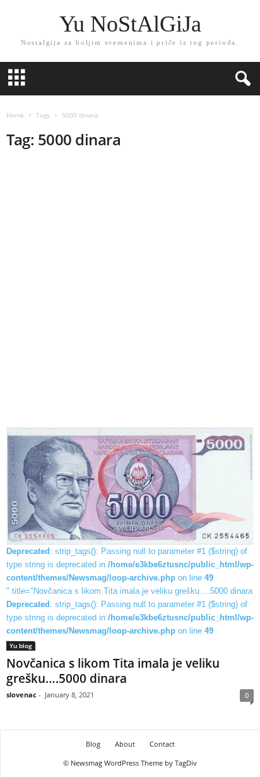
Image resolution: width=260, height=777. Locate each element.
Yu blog (20, 645)
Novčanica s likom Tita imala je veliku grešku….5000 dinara (113, 671)
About (125, 744)
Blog (93, 744)
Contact (162, 744)
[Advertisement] (130, 292)
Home (15, 115)
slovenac (21, 694)
